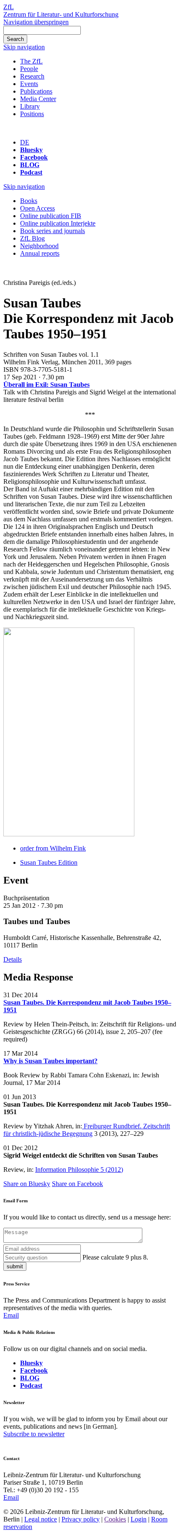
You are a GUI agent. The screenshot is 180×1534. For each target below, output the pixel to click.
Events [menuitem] (29, 83)
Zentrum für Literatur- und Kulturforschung (60, 14)
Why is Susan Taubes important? (50, 1060)
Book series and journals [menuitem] (52, 230)
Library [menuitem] (30, 106)
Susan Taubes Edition (48, 862)
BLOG (29, 164)
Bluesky (31, 149)
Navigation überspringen (36, 21)
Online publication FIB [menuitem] (50, 215)
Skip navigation (24, 47)
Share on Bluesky (26, 1183)
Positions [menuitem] (32, 113)
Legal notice (40, 1519)
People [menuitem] (29, 68)
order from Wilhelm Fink (53, 848)
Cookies (115, 1519)
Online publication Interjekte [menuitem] (57, 223)
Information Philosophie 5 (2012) (79, 1169)
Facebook (34, 157)
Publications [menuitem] (36, 91)
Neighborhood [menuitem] (39, 245)
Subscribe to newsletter (33, 1433)
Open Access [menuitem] (37, 208)
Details (12, 959)
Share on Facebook (77, 1183)
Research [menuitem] (32, 76)
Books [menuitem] (28, 200)
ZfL (8, 6)
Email (11, 1315)
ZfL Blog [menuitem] (32, 238)
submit (15, 1266)
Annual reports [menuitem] (39, 253)
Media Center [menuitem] (38, 98)
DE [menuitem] (24, 142)
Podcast (31, 172)
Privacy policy (81, 1519)
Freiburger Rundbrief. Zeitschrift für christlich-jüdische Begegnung (86, 1130)
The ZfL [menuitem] (31, 61)
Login (139, 1519)
